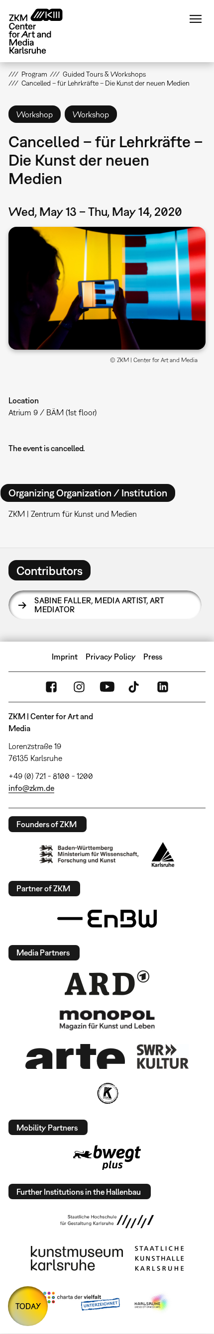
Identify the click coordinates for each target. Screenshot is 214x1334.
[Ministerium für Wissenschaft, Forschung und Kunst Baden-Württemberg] (89, 854)
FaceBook (51, 687)
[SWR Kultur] (163, 1056)
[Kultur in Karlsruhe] (107, 1093)
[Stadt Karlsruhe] (163, 854)
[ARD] (107, 982)
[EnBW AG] (107, 919)
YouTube (107, 687)
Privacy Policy (111, 656)
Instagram (79, 687)
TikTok (135, 687)
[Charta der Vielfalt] (81, 1303)
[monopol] (107, 1019)
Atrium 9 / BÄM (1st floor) (52, 412)
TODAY (28, 1306)
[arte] (75, 1056)
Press (152, 656)
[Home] (43, 31)
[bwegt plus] (107, 1157)
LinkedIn (163, 687)
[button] (107, 288)
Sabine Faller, (99, 605)
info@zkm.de (31, 787)
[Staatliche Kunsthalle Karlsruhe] (159, 1258)
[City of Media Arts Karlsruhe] (152, 1303)
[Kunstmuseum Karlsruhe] (77, 1258)
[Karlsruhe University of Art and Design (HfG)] (107, 1221)
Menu (196, 19)
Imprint (65, 656)
